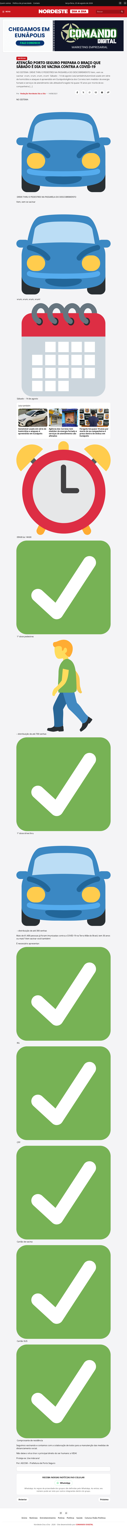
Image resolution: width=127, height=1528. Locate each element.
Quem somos (5, 3)
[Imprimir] (101, 92)
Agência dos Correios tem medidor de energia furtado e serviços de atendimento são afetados (63, 432)
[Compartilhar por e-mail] (95, 92)
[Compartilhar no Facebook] (77, 92)
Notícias (22, 58)
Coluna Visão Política (95, 1518)
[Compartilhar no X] (83, 92)
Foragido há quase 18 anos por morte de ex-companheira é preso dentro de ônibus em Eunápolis (94, 432)
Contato (36, 3)
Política (70, 1518)
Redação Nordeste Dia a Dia (33, 93)
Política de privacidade (22, 3)
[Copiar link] (108, 92)
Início (24, 1518)
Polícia (61, 1518)
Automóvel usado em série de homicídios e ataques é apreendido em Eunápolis (32, 431)
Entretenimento (48, 1518)
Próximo (104, 1499)
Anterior (22, 1499)
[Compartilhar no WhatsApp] (89, 92)
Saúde (79, 1518)
